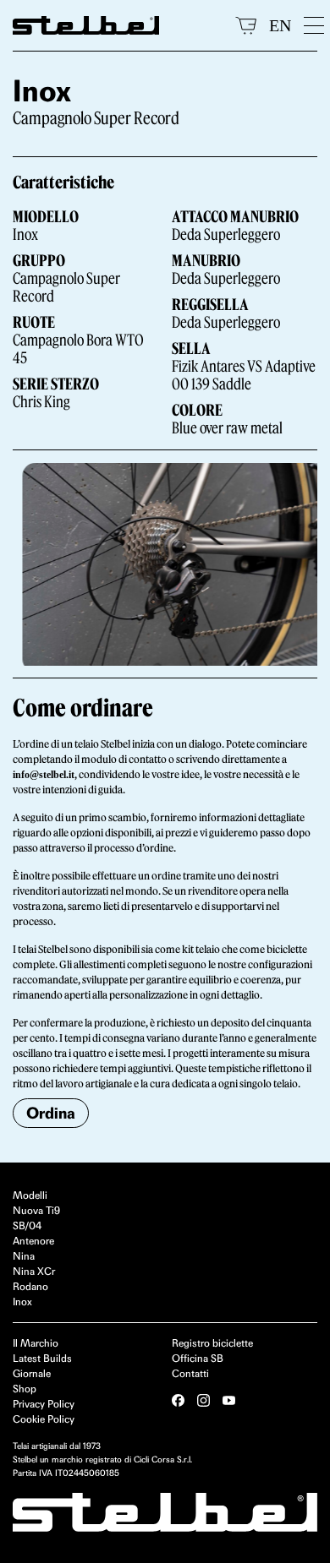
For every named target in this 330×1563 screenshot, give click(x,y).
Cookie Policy (43, 1419)
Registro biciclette (212, 1343)
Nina (24, 1256)
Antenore (33, 1240)
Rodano (30, 1286)
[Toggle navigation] (311, 25)
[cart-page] (245, 25)
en (280, 25)
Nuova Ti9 (36, 1210)
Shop (24, 1388)
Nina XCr (34, 1271)
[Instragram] (203, 1400)
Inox (22, 1301)
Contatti (190, 1373)
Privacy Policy (43, 1403)
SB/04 (27, 1225)
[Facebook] (178, 1400)
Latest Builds (42, 1358)
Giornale (32, 1373)
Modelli (30, 1195)
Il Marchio (35, 1343)
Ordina (50, 1113)
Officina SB (197, 1358)
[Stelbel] (118, 25)
